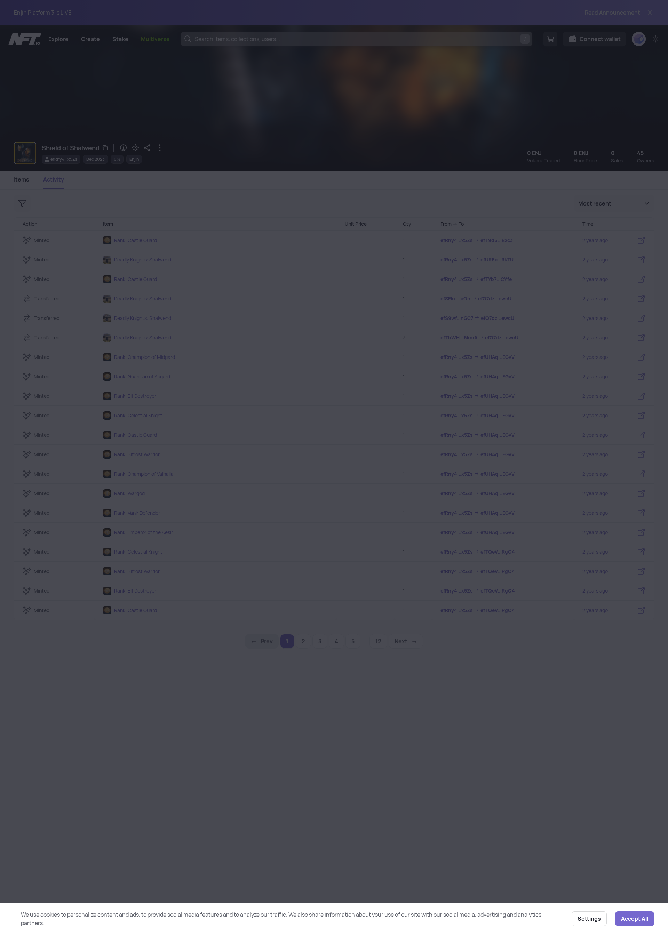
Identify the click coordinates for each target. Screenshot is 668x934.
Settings (589, 919)
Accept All (634, 919)
